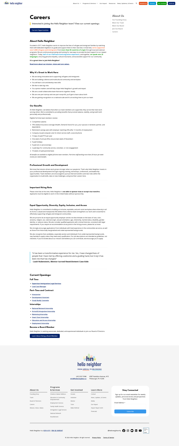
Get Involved (162, 3)
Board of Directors (35, 401)
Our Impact (103, 3)
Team (31, 397)
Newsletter (143, 3)
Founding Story (34, 394)
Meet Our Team (118, 23)
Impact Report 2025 (97, 408)
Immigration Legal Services (58, 410)
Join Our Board (117, 29)
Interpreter (36, 294)
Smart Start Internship (40, 317)
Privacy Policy (96, 437)
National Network (55, 413)
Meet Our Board (118, 26)
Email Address (119, 403)
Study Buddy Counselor (40, 300)
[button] (77, 3)
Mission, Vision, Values (36, 408)
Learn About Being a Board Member (45, 336)
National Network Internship (42, 308)
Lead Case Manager (39, 287)
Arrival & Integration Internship (43, 311)
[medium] (132, 430)
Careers (115, 32)
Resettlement (54, 417)
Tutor (72, 404)
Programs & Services (89, 3)
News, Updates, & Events (125, 3)
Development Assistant (40, 297)
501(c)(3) (47, 431)
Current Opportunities (40, 30)
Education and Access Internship (44, 320)
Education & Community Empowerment (57, 398)
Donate (152, 3)
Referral (171, 3)
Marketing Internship (40, 314)
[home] (13, 3)
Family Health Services (57, 406)
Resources (112, 3)
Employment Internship (40, 323)
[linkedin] (136, 430)
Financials (94, 411)
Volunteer (73, 397)
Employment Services (56, 403)
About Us (76, 3)
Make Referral (75, 408)
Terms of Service (108, 437)
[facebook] (123, 430)
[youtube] (140, 430)
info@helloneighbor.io (78, 379)
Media (93, 401)
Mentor (73, 401)
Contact (93, 394)
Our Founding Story (119, 20)
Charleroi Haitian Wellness (58, 394)
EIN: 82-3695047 (57, 431)
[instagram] (127, 430)
